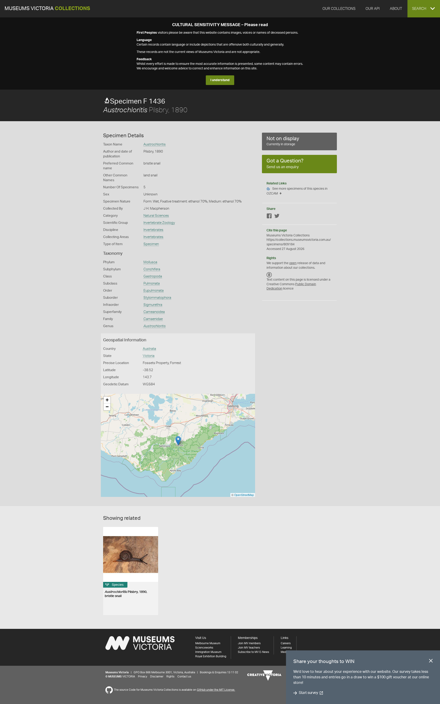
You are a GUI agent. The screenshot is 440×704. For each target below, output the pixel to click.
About (396, 9)
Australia (149, 349)
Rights (170, 676)
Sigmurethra (152, 305)
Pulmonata (151, 283)
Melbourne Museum (207, 643)
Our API (373, 9)
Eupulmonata (153, 290)
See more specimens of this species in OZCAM (297, 191)
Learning (286, 647)
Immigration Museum (208, 652)
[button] (423, 8)
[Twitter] (277, 216)
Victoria (148, 356)
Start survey (308, 693)
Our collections (338, 9)
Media (284, 652)
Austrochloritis (154, 144)
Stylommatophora (157, 297)
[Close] (431, 662)
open (293, 263)
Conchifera (151, 269)
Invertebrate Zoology (159, 223)
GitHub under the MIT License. (216, 689)
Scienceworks (204, 647)
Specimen (151, 244)
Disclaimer (156, 676)
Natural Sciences (156, 215)
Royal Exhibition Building (210, 656)
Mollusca (150, 262)
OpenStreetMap (244, 495)
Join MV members (249, 643)
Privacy (142, 676)
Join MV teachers (249, 647)
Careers (286, 643)
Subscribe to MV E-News (253, 652)
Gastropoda (152, 276)
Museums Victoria (47, 8)
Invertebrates (153, 230)
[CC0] (269, 274)
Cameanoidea (154, 312)
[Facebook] (269, 216)
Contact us (184, 676)
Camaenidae (153, 319)
